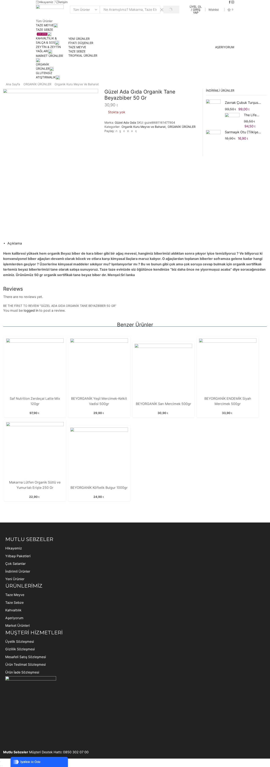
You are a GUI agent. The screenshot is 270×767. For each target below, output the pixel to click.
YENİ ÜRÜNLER (79, 38)
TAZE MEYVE (45, 25)
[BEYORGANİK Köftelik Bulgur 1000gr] (99, 456)
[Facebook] (229, 2)
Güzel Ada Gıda (126, 122)
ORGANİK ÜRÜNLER (37, 84)
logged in (31, 311)
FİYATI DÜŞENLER (80, 43)
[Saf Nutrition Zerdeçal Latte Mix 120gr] (35, 367)
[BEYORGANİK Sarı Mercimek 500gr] (163, 372)
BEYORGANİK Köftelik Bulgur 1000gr (99, 488)
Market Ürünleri (17, 626)
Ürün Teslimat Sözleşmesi (25, 665)
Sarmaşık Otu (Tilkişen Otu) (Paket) (243, 132)
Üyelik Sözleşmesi (19, 642)
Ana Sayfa (13, 84)
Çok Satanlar (15, 564)
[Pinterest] (124, 131)
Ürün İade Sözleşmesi (22, 672)
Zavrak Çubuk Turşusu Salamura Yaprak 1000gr (243, 103)
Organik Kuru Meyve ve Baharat (77, 84)
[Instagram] (232, 2)
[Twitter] (116, 131)
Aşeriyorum (14, 618)
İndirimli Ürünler (17, 571)
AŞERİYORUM (224, 47)
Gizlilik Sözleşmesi (20, 649)
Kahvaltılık (13, 610)
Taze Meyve (14, 595)
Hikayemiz (13, 548)
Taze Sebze (14, 603)
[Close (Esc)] (0, 761)
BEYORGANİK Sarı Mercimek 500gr (163, 404)
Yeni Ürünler (14, 579)
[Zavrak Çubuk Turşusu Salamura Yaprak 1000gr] (213, 107)
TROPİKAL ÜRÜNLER (82, 55)
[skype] (135, 131)
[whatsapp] (132, 131)
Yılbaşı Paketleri (18, 556)
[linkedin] (128, 131)
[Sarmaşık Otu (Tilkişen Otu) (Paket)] (213, 137)
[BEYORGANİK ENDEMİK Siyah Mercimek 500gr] (227, 367)
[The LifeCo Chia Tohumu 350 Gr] (232, 120)
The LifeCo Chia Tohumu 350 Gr (253, 115)
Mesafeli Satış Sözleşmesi (25, 657)
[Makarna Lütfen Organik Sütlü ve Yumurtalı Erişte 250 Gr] (35, 450)
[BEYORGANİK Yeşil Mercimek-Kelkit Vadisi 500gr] (99, 367)
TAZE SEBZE (76, 51)
